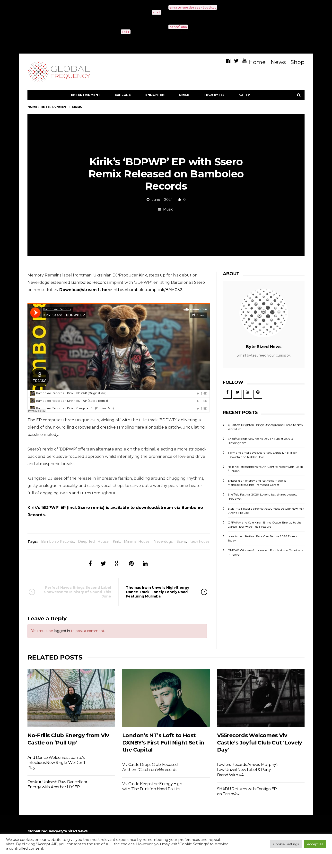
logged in (62, 631)
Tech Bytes (214, 95)
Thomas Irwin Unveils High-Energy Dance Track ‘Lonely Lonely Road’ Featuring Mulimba (157, 591)
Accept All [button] (315, 844)
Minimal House (136, 541)
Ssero (199, 282)
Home (257, 62)
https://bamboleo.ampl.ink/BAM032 (148, 289)
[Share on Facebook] (90, 563)
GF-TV (244, 95)
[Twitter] (236, 61)
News (278, 62)
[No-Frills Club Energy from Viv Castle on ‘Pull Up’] (71, 698)
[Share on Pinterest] (131, 563)
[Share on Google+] (117, 563)
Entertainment (85, 95)
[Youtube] (244, 61)
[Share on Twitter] (103, 563)
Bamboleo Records (89, 282)
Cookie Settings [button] (286, 844)
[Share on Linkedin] (145, 563)
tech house (200, 541)
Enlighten (155, 95)
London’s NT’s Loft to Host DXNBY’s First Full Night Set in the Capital (163, 742)
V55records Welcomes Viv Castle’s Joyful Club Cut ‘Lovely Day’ (259, 742)
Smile (184, 95)
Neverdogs (163, 541)
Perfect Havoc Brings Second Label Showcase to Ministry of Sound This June (77, 591)
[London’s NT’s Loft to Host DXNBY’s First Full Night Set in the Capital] (166, 698)
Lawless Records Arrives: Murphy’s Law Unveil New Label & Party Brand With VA (247, 769)
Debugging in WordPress (228, 12)
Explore (123, 95)
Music (168, 209)
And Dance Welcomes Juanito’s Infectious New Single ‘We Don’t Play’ (56, 762)
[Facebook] (228, 61)
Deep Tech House (93, 541)
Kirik (143, 275)
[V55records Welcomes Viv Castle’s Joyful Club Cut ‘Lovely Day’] (261, 698)
